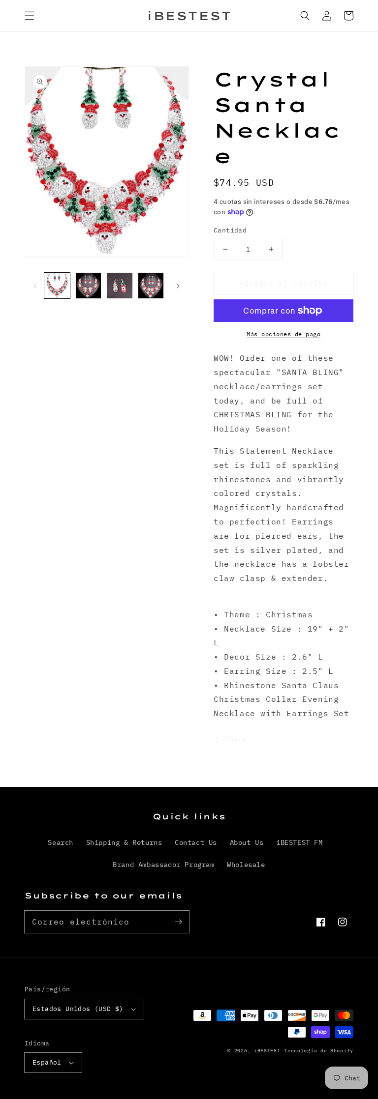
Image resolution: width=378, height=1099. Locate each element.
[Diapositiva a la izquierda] (35, 285)
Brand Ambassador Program (163, 864)
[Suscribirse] (178, 921)
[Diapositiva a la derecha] (178, 285)
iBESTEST (267, 1050)
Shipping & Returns (124, 842)
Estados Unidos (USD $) (78, 1009)
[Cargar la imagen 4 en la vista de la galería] (151, 285)
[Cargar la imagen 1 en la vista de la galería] (57, 285)
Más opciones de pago (283, 334)
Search (60, 842)
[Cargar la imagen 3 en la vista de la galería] (119, 285)
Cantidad (230, 230)
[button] (29, 16)
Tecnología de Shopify (318, 1050)
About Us (247, 842)
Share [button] (235, 738)
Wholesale (246, 864)
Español (47, 1062)
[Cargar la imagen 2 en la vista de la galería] (88, 285)
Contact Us (196, 842)
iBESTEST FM (299, 842)
